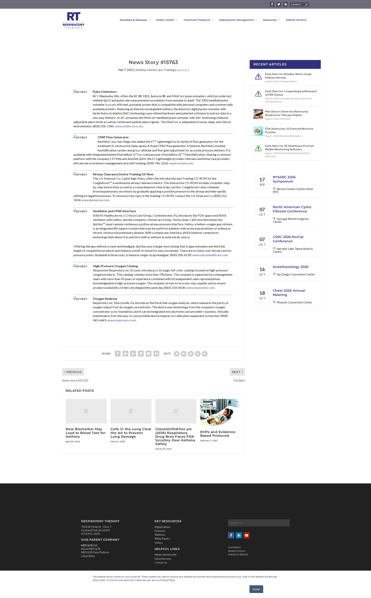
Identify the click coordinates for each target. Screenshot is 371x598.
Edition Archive (296, 19)
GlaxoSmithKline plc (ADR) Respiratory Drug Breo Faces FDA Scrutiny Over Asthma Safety (175, 436)
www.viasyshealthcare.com (210, 255)
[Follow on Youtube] (246, 535)
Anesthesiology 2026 (291, 267)
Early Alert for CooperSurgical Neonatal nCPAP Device (291, 93)
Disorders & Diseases (133, 19)
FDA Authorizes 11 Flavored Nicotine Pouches (289, 130)
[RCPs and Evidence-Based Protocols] (220, 412)
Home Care (155, 70)
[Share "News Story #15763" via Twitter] (125, 353)
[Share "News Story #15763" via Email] (148, 353)
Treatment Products (197, 19)
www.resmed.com (181, 163)
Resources (270, 19)
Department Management (236, 19)
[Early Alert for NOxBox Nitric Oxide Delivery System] (258, 76)
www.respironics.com (121, 320)
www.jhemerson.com (95, 200)
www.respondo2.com (200, 287)
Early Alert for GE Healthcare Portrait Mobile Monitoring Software (289, 147)
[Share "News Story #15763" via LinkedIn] (133, 353)
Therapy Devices (288, 81)
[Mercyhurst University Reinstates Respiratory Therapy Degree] (258, 114)
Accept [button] (256, 589)
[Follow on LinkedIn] (239, 535)
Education (285, 118)
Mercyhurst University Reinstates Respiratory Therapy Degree (286, 113)
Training (169, 70)
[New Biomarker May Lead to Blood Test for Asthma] (86, 411)
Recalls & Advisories (301, 98)
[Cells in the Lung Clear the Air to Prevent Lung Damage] (131, 411)
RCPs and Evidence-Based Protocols (218, 434)
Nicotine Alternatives (291, 135)
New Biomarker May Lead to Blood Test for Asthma (86, 432)
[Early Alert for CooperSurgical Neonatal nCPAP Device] (258, 94)
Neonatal (285, 98)
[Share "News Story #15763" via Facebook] (118, 353)
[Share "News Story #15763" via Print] (156, 353)
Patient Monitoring (290, 153)
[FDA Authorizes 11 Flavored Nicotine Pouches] (258, 131)
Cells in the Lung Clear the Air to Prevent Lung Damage (131, 432)
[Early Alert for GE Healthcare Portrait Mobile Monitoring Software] (258, 148)
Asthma (141, 70)
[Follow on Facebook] (231, 535)
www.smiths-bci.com (129, 126)
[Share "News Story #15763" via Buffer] (141, 353)
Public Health (165, 19)
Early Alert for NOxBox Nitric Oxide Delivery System (288, 75)
